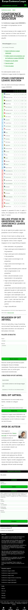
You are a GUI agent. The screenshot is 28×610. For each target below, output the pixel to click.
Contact (3, 593)
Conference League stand (7, 575)
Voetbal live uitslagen (5, 528)
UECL (3, 609)
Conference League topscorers (8, 580)
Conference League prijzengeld (8, 582)
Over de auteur (9, 66)
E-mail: (2, 503)
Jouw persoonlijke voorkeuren (9, 603)
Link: (2, 405)
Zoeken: (2, 482)
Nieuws (3, 588)
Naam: (3, 338)
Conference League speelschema (9, 573)
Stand (17, 609)
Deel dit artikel (9, 63)
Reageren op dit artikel (11, 61)
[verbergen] (14, 43)
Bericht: (3, 343)
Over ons (3, 590)
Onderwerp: (3, 507)
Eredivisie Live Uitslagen (6, 530)
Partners (3, 597)
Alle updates (3, 474)
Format (24, 609)
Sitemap (3, 595)
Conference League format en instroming (11, 577)
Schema (11, 609)
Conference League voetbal (8, 570)
